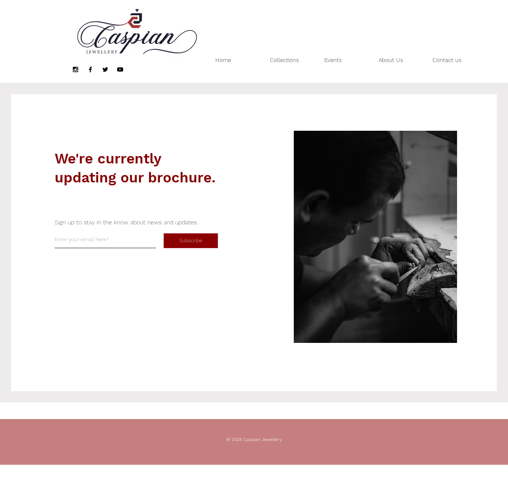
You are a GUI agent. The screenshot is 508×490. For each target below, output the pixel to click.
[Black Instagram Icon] (75, 69)
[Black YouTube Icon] (120, 69)
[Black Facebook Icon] (90, 69)
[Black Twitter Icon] (105, 69)
